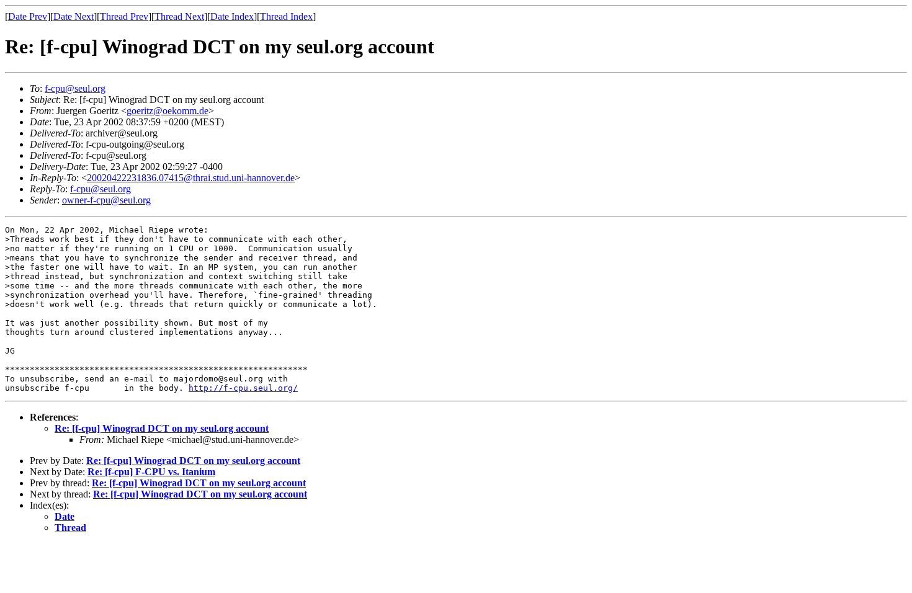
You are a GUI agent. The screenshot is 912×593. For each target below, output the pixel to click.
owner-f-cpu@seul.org (106, 200)
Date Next (73, 16)
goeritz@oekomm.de (167, 110)
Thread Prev (124, 16)
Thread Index (286, 16)
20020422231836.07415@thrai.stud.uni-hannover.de (191, 177)
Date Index (232, 16)
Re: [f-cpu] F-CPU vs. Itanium (151, 471)
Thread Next (179, 16)
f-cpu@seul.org (75, 88)
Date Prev (27, 16)
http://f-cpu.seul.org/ (243, 388)
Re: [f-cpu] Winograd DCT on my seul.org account (162, 428)
